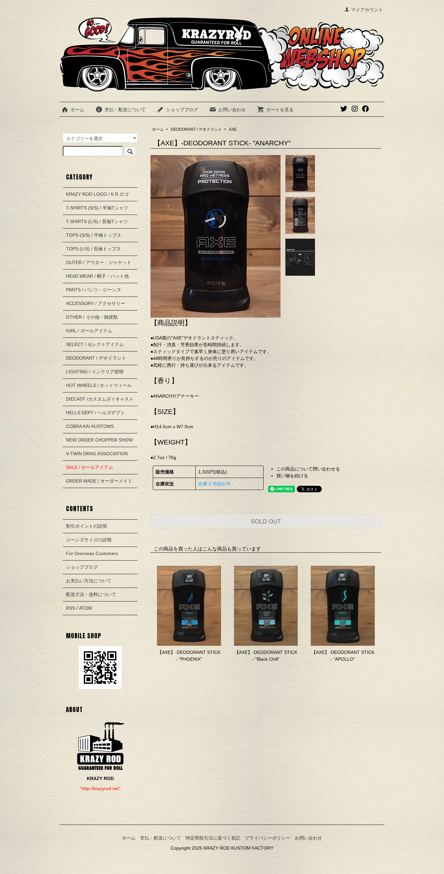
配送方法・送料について (91, 594)
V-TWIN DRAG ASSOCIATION (97, 453)
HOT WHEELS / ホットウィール (99, 385)
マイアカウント (367, 9)
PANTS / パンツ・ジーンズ (93, 289)
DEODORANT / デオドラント (196, 129)
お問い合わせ (232, 109)
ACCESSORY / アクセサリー (95, 303)
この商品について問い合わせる (308, 468)
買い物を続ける (292, 475)
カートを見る (280, 109)
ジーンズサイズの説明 (88, 539)
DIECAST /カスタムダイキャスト (100, 399)
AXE (233, 129)
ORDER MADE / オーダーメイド (99, 480)
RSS (70, 608)
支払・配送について (125, 109)
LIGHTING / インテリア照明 (95, 371)
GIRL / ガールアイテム (89, 330)
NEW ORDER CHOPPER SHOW (99, 440)
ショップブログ (182, 109)
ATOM (85, 608)
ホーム (77, 109)
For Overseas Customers (92, 553)
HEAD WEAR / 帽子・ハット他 (97, 276)
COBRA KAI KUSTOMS (90, 426)
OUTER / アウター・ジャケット (98, 262)
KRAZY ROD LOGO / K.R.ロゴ (97, 194)
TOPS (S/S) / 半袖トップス (93, 235)
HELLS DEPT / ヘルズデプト (95, 412)
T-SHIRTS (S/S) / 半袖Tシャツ (97, 207)
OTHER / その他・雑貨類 (92, 317)
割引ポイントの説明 (86, 526)
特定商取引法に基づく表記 (213, 838)
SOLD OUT (266, 521)
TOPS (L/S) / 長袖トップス (93, 248)
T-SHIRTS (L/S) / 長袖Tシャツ (97, 221)
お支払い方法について (88, 580)
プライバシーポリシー (267, 838)
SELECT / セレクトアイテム (95, 344)
